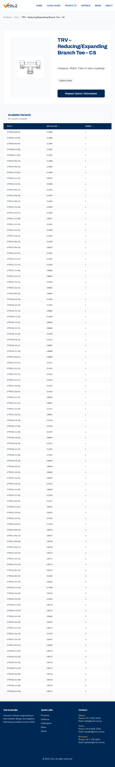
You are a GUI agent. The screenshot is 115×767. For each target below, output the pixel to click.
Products (7, 17)
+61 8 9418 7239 (93, 729)
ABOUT (109, 5)
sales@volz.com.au (93, 721)
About (43, 731)
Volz (17, 17)
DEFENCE (85, 5)
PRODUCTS (71, 5)
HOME (39, 5)
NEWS (98, 5)
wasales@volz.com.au (94, 731)
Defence (45, 719)
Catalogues (46, 723)
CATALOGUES (54, 5)
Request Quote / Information (81, 93)
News (43, 727)
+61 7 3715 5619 (92, 739)
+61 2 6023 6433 (93, 718)
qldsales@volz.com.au (94, 742)
